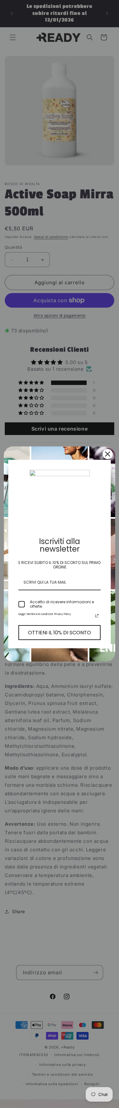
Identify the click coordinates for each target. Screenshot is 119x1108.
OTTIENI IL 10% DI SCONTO (59, 632)
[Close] (107, 454)
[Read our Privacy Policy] (97, 615)
